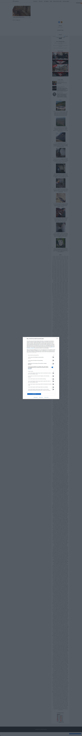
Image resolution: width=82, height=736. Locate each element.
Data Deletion (36, 397)
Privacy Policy (46, 397)
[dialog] (41, 368)
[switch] (53, 357)
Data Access (41, 397)
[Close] (57, 339)
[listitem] (41, 355)
